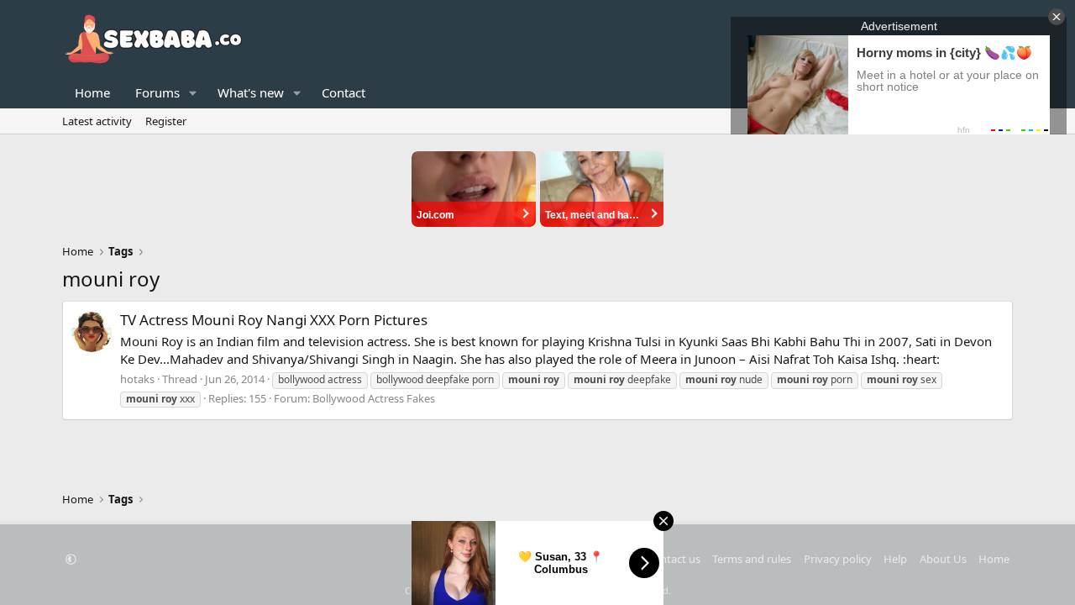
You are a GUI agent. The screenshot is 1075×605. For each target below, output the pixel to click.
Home (92, 92)
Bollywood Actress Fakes (373, 398)
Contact (343, 92)
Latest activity (97, 121)
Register (165, 121)
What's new (251, 92)
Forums (157, 92)
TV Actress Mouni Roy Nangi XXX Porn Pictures (273, 319)
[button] (193, 92)
